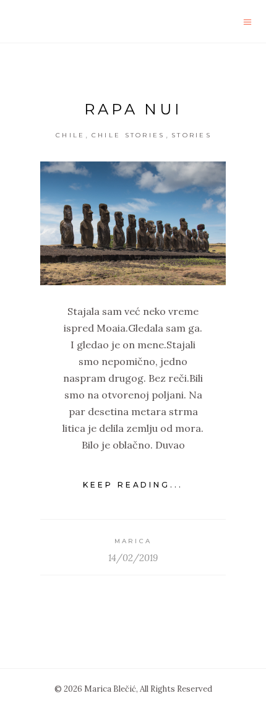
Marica (133, 541)
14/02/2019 (133, 558)
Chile (70, 135)
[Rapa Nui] (133, 223)
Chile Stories (128, 135)
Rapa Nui (132, 109)
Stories (191, 135)
